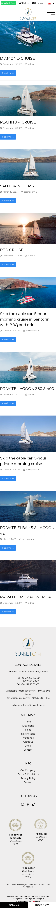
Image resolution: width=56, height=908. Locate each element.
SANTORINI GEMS (17, 186)
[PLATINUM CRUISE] (28, 114)
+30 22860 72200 (30, 678)
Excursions (28, 725)
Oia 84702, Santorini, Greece (33, 671)
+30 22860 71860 (30, 681)
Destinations (28, 733)
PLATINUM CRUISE (18, 122)
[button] (51, 14)
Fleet (28, 729)
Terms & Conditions (28, 774)
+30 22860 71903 (30, 684)
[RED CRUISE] (28, 242)
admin (31, 64)
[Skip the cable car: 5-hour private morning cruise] (28, 450)
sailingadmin (30, 192)
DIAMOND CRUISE (17, 58)
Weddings (28, 737)
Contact (28, 749)
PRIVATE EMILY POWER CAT (26, 597)
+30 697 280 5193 (40, 698)
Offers (28, 745)
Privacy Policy (28, 778)
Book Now (42, 905)
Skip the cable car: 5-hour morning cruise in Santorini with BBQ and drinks (25, 319)
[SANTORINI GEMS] (28, 178)
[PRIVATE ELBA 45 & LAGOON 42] (28, 520)
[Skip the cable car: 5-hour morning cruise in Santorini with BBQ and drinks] (28, 306)
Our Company (28, 770)
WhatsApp (9, 3)
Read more (8, 73)
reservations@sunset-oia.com (31, 705)
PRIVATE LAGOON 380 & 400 (27, 388)
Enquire (39, 3)
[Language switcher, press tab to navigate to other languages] (51, 3)
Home (28, 721)
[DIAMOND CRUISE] (28, 50)
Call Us (25, 3)
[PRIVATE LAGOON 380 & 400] (28, 381)
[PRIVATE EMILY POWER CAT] (28, 589)
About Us (28, 741)
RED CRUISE (11, 250)
